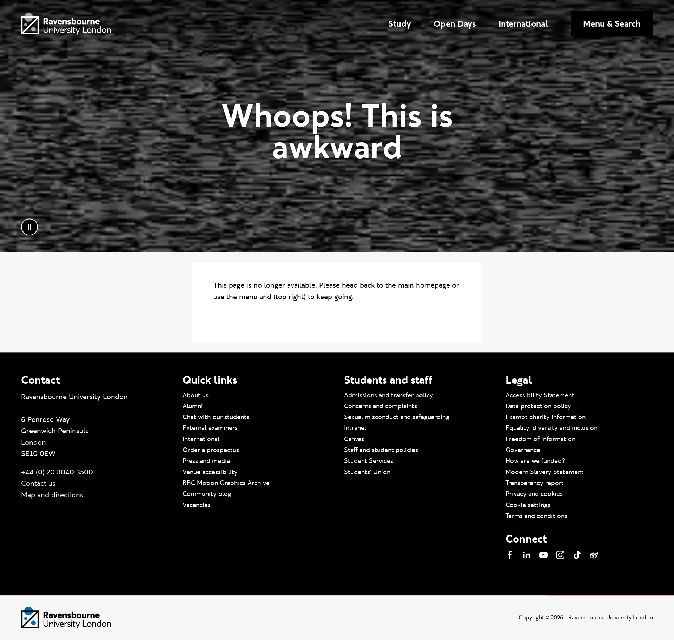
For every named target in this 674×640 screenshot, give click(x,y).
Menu (612, 23)
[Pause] (29, 227)
